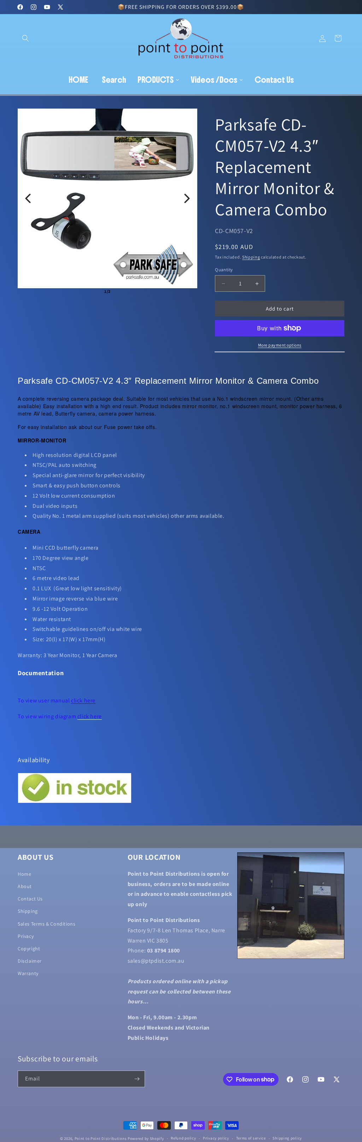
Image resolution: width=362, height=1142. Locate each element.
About (25, 886)
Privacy (26, 936)
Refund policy (183, 1138)
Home (24, 874)
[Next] (187, 198)
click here (83, 700)
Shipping (251, 257)
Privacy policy (216, 1138)
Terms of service (251, 1138)
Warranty (28, 973)
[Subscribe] (137, 1079)
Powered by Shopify (146, 1138)
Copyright (29, 948)
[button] (25, 38)
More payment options (280, 345)
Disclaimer (30, 961)
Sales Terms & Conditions (46, 924)
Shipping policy (287, 1138)
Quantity (224, 270)
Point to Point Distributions (101, 1138)
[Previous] (28, 198)
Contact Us (30, 898)
